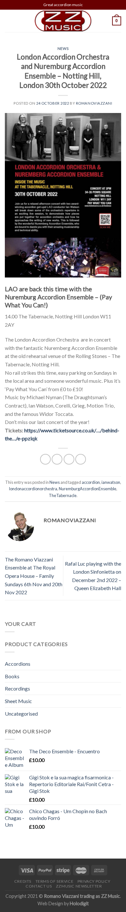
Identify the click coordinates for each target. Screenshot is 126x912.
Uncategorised (21, 713)
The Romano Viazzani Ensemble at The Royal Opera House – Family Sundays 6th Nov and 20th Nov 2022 (33, 575)
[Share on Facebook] (45, 459)
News (63, 48)
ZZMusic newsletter (79, 886)
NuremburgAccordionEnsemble (87, 488)
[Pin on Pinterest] (80, 459)
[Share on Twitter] (57, 459)
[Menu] (9, 21)
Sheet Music (18, 701)
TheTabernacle (63, 495)
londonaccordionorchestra (33, 488)
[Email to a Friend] (69, 459)
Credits (22, 881)
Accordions (17, 664)
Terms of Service (55, 881)
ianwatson (110, 482)
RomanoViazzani (94, 103)
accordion (91, 482)
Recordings (17, 688)
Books (12, 676)
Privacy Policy (94, 881)
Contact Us (39, 886)
